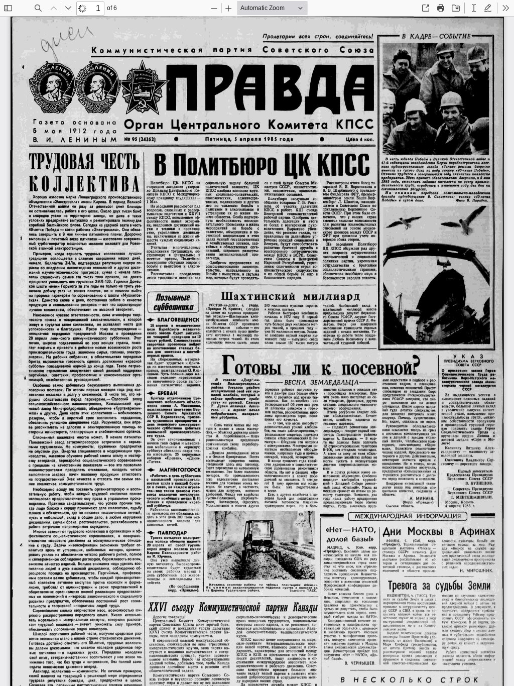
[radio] (474, 8)
